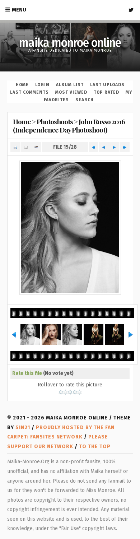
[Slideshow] (36, 147)
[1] (61, 392)
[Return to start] (93, 147)
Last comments (29, 92)
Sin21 (22, 427)
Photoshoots (55, 121)
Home (22, 84)
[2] (65, 392)
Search (84, 99)
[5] (79, 392)
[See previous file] (103, 147)
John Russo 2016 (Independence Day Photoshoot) (69, 125)
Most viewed (71, 92)
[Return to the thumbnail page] (15, 147)
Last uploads (107, 84)
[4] (75, 392)
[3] (70, 392)
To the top (95, 446)
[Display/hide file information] (25, 147)
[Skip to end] (124, 147)
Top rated (106, 92)
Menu (19, 9)
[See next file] (114, 147)
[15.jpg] (70, 228)
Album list (70, 84)
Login (42, 84)
